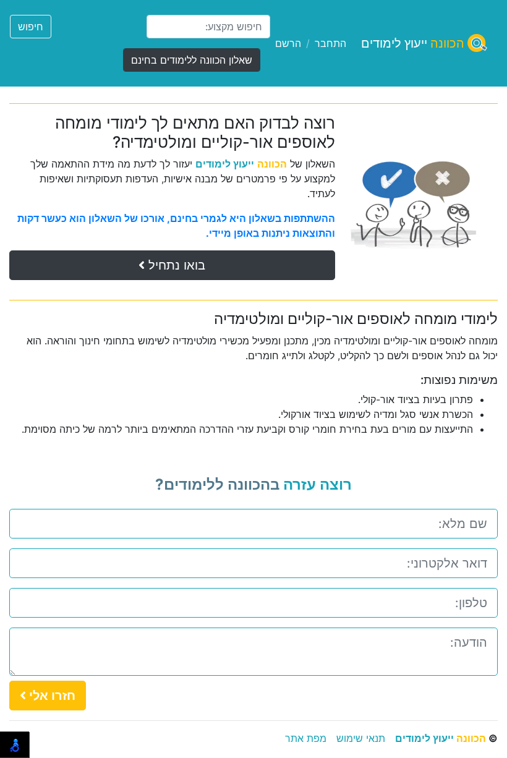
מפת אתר (305, 738)
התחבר (330, 43)
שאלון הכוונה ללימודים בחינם (191, 60)
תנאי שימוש (360, 738)
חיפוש (30, 26)
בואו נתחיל (175, 265)
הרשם (288, 43)
